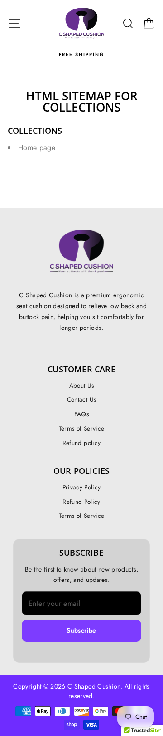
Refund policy (81, 442)
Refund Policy (81, 501)
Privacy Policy (81, 487)
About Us (81, 385)
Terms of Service (81, 428)
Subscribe (81, 630)
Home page (36, 147)
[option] (81, 54)
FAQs (81, 413)
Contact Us (81, 399)
